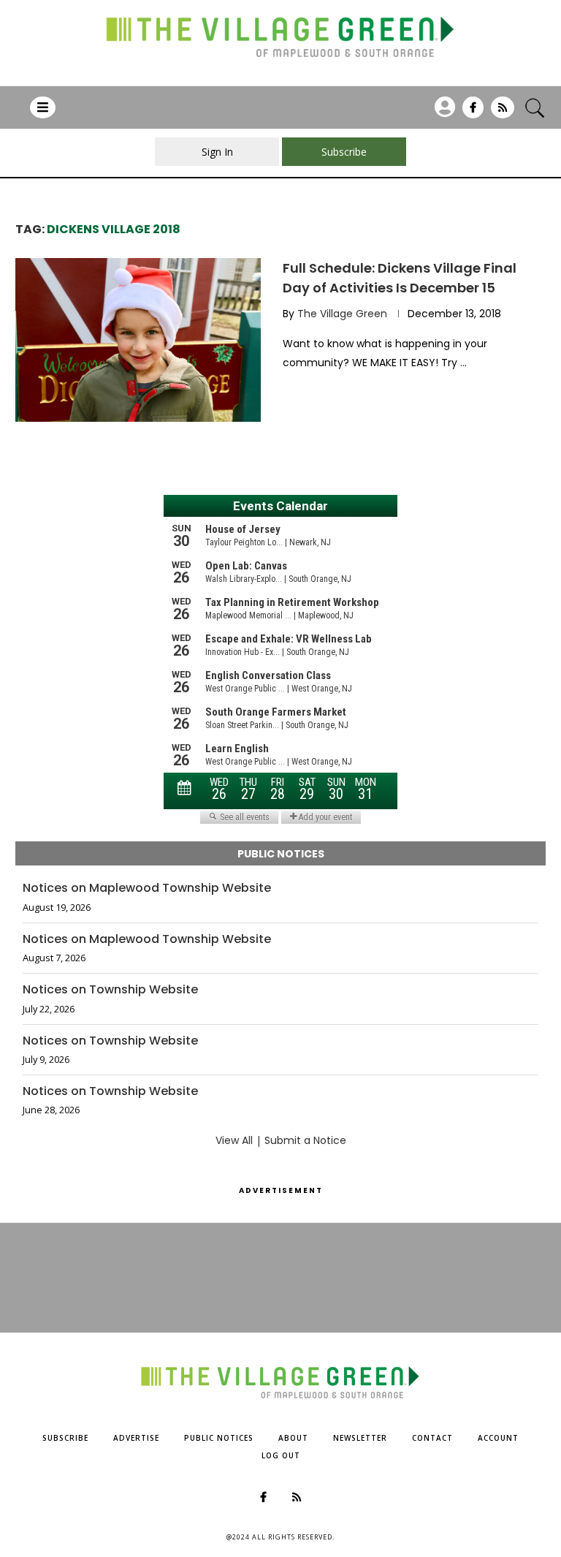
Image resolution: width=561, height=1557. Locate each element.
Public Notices (218, 1438)
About (293, 1438)
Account (498, 1438)
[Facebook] (473, 112)
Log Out (281, 1455)
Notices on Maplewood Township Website (147, 888)
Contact (432, 1438)
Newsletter (360, 1438)
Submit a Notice (305, 1140)
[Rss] (502, 112)
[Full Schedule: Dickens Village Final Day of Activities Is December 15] (138, 340)
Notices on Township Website (110, 990)
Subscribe (65, 1438)
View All (234, 1140)
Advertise (136, 1438)
